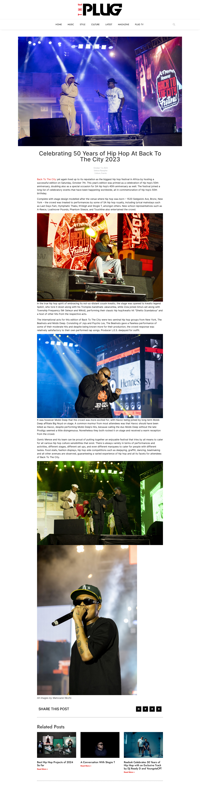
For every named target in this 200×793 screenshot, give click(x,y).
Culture (95, 24)
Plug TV (139, 24)
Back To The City (46, 179)
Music (71, 24)
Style (82, 24)
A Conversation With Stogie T (98, 762)
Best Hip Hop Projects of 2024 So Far (55, 763)
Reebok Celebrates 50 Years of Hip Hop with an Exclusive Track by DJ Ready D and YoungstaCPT (143, 765)
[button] (174, 24)
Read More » (42, 769)
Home (58, 24)
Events (104, 173)
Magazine (123, 24)
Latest (108, 24)
